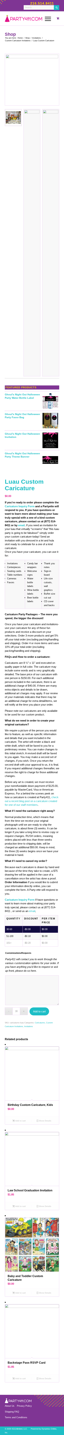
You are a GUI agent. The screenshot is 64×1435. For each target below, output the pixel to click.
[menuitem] (47, 18)
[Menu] (46, 18)
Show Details (44, 1121)
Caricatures (40, 1023)
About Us (9, 1406)
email (21, 525)
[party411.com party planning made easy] (31, 18)
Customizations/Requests (18, 953)
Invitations (28, 1026)
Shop (10, 34)
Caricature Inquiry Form (19, 506)
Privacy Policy (24, 1406)
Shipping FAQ (12, 1411)
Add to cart (39, 1011)
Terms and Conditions (16, 1417)
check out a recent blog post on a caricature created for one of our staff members (31, 801)
